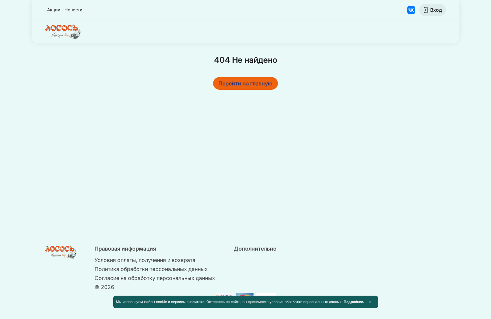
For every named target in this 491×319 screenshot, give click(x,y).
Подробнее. (354, 302)
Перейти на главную (245, 83)
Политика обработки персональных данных (151, 269)
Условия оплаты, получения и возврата (145, 260)
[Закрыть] (370, 302)
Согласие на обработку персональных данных (155, 278)
